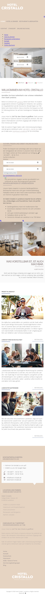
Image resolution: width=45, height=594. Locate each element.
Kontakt (5, 554)
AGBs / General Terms (10, 561)
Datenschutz (7, 556)
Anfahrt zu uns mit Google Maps (15, 468)
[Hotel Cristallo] (12, 6)
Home (5, 551)
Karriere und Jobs (8, 515)
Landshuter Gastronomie (10, 388)
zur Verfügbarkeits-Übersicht (12, 175)
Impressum (6, 558)
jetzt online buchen (22, 70)
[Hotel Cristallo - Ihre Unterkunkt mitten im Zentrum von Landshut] (11, 238)
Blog (4, 565)
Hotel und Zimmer (9, 510)
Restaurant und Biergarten (11, 512)
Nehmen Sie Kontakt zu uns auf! (15, 465)
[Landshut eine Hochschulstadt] (22, 355)
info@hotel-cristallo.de (20, 131)
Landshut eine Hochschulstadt (12, 340)
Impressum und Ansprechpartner (14, 507)
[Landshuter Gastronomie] (22, 404)
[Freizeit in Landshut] (22, 307)
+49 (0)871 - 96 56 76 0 (30, 129)
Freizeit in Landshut (8, 292)
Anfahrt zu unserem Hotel (11, 505)
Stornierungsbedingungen (11, 563)
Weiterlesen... (38, 436)
